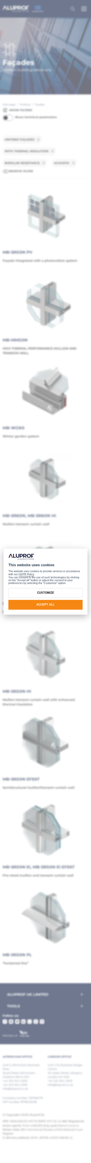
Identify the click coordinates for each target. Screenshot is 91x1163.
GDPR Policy (26, 574)
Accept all (45, 604)
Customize (45, 593)
